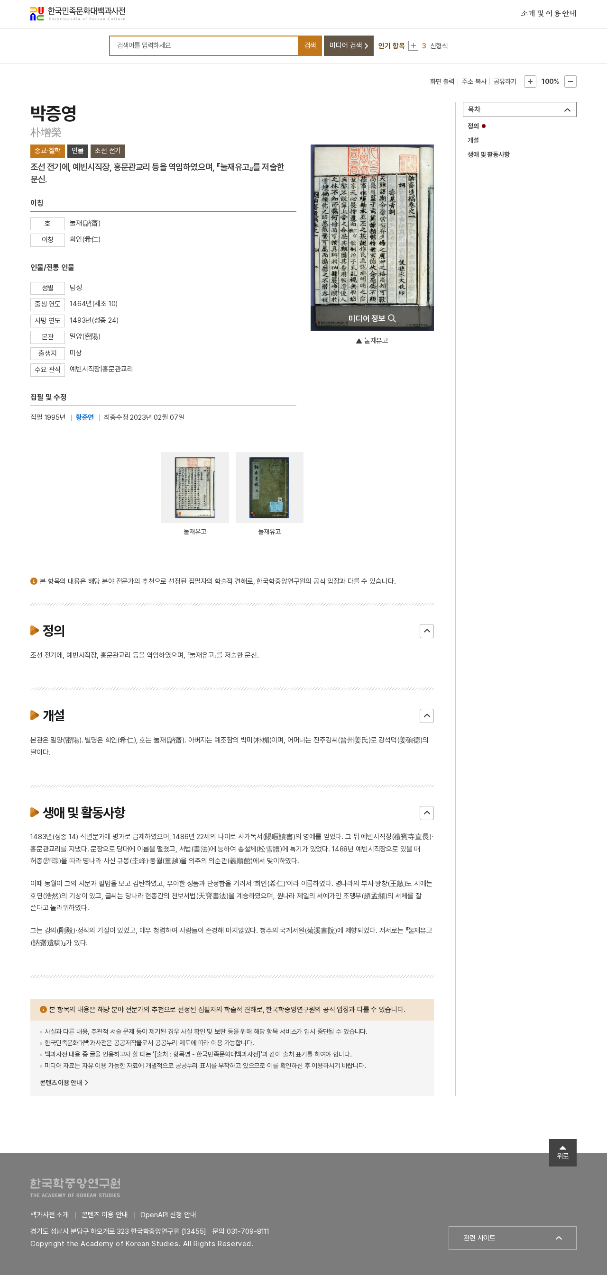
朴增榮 (45, 132)
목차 (474, 109)
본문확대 (530, 81)
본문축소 (570, 81)
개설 (473, 140)
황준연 (85, 417)
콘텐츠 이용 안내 (61, 1082)
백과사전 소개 (49, 1215)
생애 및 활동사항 (489, 154)
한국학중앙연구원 (75, 1187)
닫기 (427, 631)
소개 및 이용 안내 (549, 13)
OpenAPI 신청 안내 (168, 1215)
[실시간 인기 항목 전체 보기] (413, 46)
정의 (473, 126)
